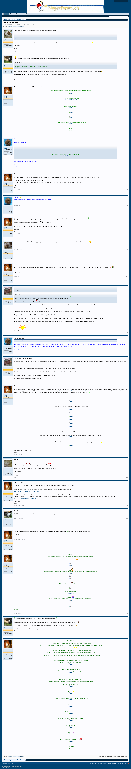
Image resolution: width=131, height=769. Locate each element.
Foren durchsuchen (7, 16)
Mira (5, 39)
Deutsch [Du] (10, 763)
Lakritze (5, 148)
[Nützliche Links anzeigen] (126, 19)
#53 (127, 454)
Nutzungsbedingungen (125, 765)
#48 (127, 249)
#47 (127, 233)
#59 (127, 632)
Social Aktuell (4, 763)
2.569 (11, 46)
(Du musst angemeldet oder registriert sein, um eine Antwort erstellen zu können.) (113, 756)
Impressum (92, 763)
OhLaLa (5, 251)
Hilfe (116, 763)
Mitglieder (18, 13)
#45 (127, 189)
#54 (127, 477)
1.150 (11, 103)
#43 (127, 133)
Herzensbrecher (7, 296)
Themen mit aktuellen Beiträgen (21, 16)
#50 (127, 332)
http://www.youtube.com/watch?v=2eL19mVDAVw (26, 491)
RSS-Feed (128, 763)
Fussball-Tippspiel (28, 13)
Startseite (119, 763)
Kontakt (113, 763)
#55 (127, 505)
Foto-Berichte (15, 24)
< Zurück (10, 26)
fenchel (5, 468)
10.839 (11, 525)
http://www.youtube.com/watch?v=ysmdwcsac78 (25, 498)
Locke (5, 519)
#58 (127, 613)
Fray (5, 65)
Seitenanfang (124, 763)
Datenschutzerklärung (99, 763)
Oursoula (27, 24)
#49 (127, 276)
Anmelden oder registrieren (121, 1)
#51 (127, 352)
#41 (127, 51)
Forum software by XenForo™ (12, 765)
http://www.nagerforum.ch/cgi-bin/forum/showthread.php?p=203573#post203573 (78, 391)
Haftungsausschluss (107, 763)
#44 (127, 168)
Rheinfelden (10, 236)
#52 (127, 380)
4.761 (11, 154)
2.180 (11, 258)
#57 (127, 539)
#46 (127, 205)
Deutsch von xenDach (30, 765)
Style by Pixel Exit (6, 767)
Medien (12, 13)
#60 (127, 752)
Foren (6, 13)
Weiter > (21, 26)
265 (11, 474)
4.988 (11, 72)
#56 (127, 518)
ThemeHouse (18, 766)
